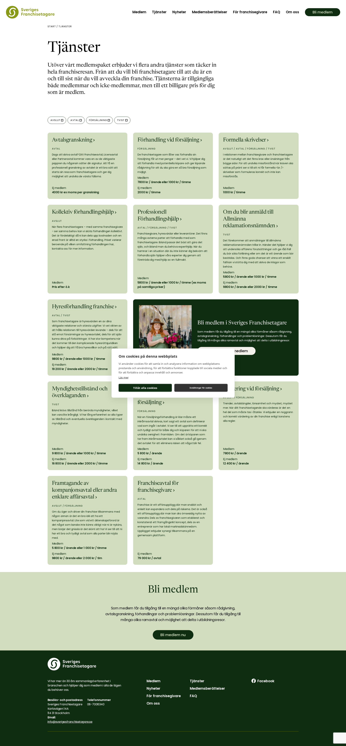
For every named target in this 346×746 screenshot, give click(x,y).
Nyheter (179, 12)
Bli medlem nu (173, 634)
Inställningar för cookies (201, 388)
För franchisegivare (250, 12)
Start (52, 26)
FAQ (276, 12)
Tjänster (159, 12)
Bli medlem (323, 12)
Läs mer (124, 377)
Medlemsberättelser (209, 12)
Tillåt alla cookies (145, 388)
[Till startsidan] (30, 12)
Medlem (139, 12)
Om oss (292, 12)
